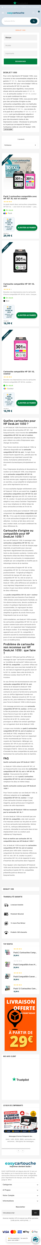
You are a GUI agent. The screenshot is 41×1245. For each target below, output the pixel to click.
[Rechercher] (33, 21)
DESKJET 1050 (8, 889)
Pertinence (20, 145)
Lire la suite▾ (8, 129)
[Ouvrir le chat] (35, 1239)
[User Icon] (33, 13)
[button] (2, 1148)
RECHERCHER (20, 61)
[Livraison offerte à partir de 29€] (21, 1024)
